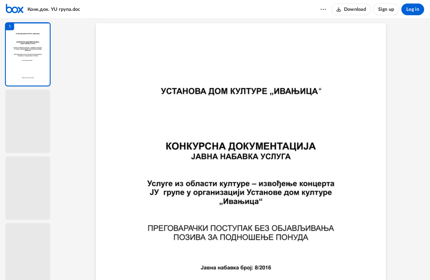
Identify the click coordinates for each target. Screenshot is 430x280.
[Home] (14, 9)
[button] (28, 54)
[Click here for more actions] (323, 9)
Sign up (386, 9)
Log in (412, 9)
